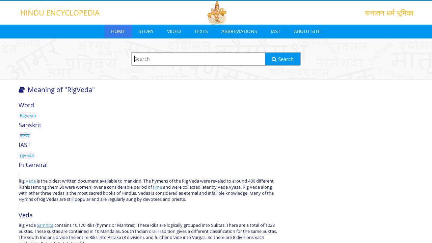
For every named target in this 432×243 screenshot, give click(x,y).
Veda (31, 181)
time (157, 187)
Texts (201, 31)
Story (146, 31)
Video (174, 31)
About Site (307, 31)
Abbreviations (239, 31)
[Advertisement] (351, 152)
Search (286, 59)
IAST (275, 31)
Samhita (45, 225)
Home (118, 31)
